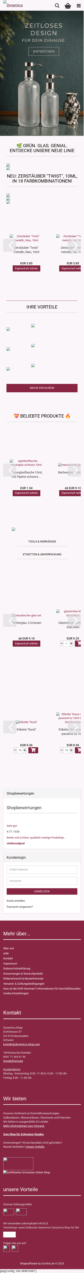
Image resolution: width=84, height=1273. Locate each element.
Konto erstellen (16, 900)
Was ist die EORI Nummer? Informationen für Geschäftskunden (42, 988)
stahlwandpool (16, 843)
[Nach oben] (11, 1267)
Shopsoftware (28, 1263)
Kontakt (8, 958)
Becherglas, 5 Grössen (26, 623)
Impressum (10, 963)
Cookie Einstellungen (16, 993)
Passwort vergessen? (20, 906)
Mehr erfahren (42, 387)
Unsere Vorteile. (35, 1146)
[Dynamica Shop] (13, 5)
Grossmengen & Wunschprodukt (23, 973)
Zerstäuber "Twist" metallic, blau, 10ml (26, 250)
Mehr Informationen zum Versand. (24, 1126)
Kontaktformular (13, 1061)
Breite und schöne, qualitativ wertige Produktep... (36, 837)
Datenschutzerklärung (16, 968)
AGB (6, 953)
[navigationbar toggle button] (78, 5)
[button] (9, 245)
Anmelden (42, 891)
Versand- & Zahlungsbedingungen (23, 983)
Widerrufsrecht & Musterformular (23, 978)
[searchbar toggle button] (57, 5)
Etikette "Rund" (26, 729)
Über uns (8, 948)
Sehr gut (12, 825)
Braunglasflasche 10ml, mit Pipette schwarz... (26, 474)
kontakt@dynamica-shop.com (21, 1044)
